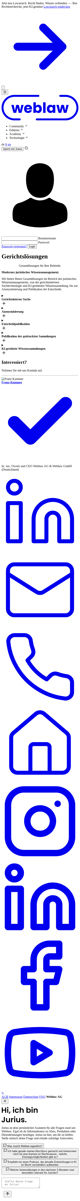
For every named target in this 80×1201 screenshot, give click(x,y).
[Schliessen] (3, 88)
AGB (5, 1096)
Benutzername (47, 238)
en (9, 144)
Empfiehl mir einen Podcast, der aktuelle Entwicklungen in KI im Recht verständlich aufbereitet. (42, 1163)
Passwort (43, 242)
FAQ (42, 1096)
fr (6, 144)
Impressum (16, 1096)
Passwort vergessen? (14, 246)
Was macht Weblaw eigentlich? (24, 1146)
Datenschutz (30, 1096)
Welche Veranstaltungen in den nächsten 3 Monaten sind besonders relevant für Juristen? (41, 1171)
